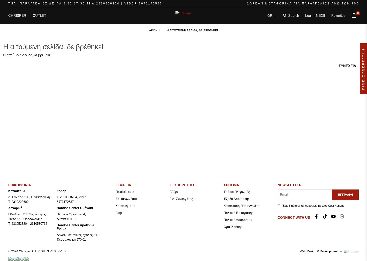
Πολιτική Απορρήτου (238, 220)
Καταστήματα (125, 206)
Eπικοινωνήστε (126, 199)
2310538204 (108, 3)
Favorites (338, 15)
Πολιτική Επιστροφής (238, 213)
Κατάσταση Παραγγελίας (241, 206)
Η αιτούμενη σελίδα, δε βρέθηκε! (192, 30)
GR (270, 15)
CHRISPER (17, 15)
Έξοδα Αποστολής (236, 199)
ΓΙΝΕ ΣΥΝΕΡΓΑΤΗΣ (363, 69)
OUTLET (39, 15)
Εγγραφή (345, 194)
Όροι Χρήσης (233, 227)
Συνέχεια (347, 66)
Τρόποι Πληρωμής (237, 192)
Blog (119, 213)
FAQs (174, 192)
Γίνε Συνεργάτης (181, 199)
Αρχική (154, 30)
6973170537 (150, 3)
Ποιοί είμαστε (125, 192)
